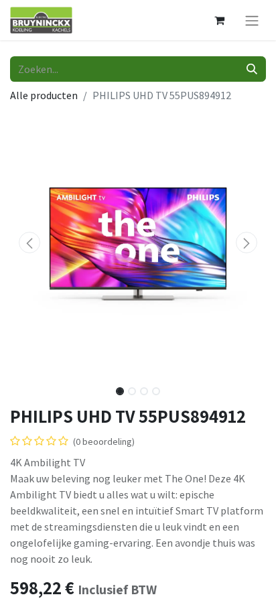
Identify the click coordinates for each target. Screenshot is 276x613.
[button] (29, 242)
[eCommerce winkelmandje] (219, 20)
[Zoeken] (252, 69)
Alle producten (44, 95)
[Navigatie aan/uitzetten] (252, 20)
